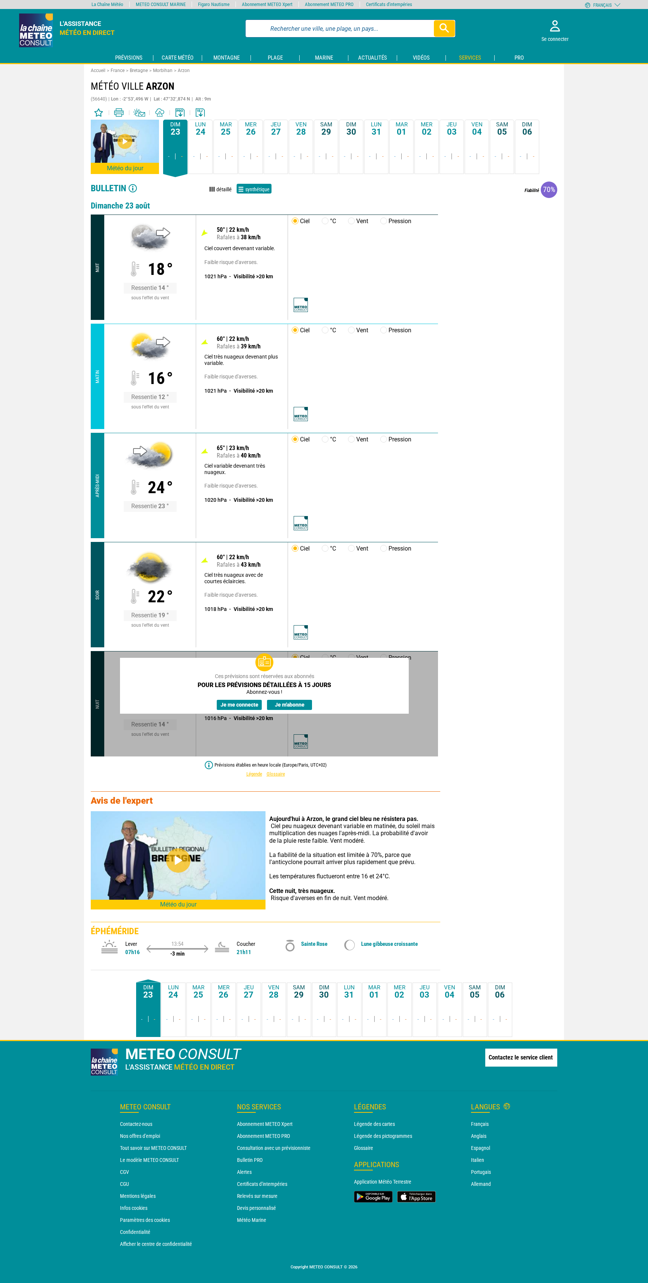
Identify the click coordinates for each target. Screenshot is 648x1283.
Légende (254, 774)
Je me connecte (239, 705)
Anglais (478, 1136)
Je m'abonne (289, 705)
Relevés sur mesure (257, 1196)
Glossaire (276, 774)
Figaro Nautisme (214, 4)
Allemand (481, 1184)
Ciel (305, 221)
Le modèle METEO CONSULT (149, 1160)
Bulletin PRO (249, 1160)
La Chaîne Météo (107, 4)
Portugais (481, 1172)
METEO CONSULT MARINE (161, 4)
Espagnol (480, 1148)
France (117, 70)
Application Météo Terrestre (382, 1182)
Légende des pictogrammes (383, 1136)
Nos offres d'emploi (140, 1136)
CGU (124, 1184)
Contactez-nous (136, 1124)
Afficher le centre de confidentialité (156, 1244)
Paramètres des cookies (145, 1220)
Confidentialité (135, 1232)
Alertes (244, 1172)
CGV (124, 1172)
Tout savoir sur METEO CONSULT (153, 1148)
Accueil (98, 70)
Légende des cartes (374, 1124)
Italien (477, 1160)
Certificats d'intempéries (262, 1184)
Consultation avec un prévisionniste (273, 1148)
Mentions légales (138, 1196)
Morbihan (162, 70)
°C (333, 221)
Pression (399, 221)
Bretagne (139, 70)
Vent (362, 221)
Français (480, 1124)
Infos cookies (133, 1208)
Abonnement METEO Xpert (264, 1124)
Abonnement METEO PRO (263, 1136)
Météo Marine (251, 1220)
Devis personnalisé (256, 1208)
